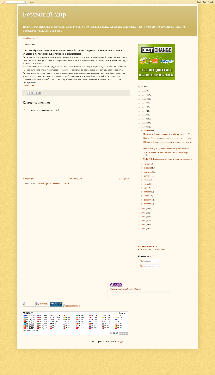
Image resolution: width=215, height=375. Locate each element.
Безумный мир (44, 13)
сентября (148, 171)
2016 (143, 91)
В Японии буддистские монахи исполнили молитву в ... (167, 143)
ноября (147, 163)
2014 (143, 99)
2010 (143, 115)
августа (147, 175)
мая (146, 187)
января (147, 203)
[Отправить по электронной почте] (28, 93)
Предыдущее (123, 178)
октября (147, 167)
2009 (143, 119)
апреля (147, 191)
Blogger (120, 341)
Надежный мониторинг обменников (123, 292)
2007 (143, 127)
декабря (147, 130)
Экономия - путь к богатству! (153, 249)
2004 (143, 216)
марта (146, 195)
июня (146, 183)
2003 (143, 220)
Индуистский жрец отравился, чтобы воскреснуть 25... (167, 134)
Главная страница (75, 178)
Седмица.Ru (28, 85)
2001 (143, 228)
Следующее (28, 178)
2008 (143, 123)
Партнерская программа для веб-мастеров (154, 292)
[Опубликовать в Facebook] (37, 93)
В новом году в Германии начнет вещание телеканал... (167, 148)
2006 (143, 208)
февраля (148, 199)
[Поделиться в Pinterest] (39, 93)
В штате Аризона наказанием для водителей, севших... (167, 138)
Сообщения (147, 261)
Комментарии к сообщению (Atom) (53, 183)
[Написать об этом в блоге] (31, 93)
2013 (143, 103)
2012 (143, 107)
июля (146, 179)
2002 (143, 224)
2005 (143, 212)
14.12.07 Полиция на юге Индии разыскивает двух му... (165, 153)
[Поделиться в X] (34, 93)
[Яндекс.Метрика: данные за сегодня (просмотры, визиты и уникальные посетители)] (71, 305)
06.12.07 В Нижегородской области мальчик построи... (167, 158)
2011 (143, 111)
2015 (143, 95)
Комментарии (148, 266)
